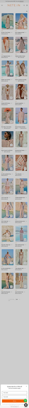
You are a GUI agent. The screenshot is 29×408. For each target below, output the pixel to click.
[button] (14, 406)
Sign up (14, 401)
